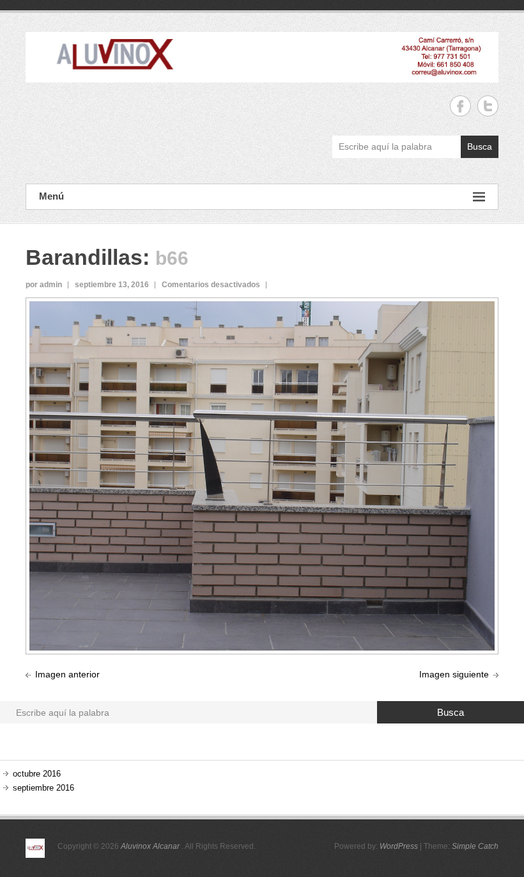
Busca (479, 146)
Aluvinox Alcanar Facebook (460, 105)
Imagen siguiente (454, 674)
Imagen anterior (67, 674)
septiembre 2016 (43, 788)
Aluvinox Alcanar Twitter (487, 105)
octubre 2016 (37, 773)
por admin (44, 284)
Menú (51, 196)
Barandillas (84, 257)
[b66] (262, 308)
